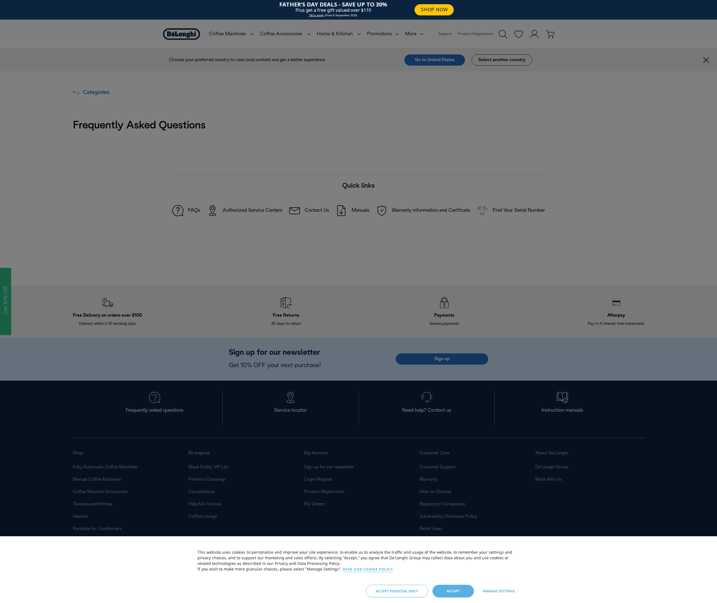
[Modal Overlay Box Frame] (358, 10)
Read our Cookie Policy (368, 569)
